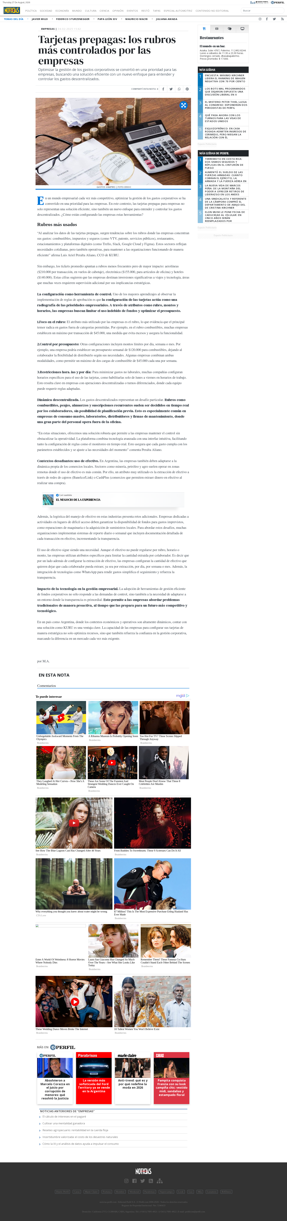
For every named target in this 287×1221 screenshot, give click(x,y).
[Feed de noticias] (283, 19)
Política (31, 10)
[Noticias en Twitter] (274, 19)
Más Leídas (207, 70)
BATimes (226, 1191)
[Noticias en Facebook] (266, 19)
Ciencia (104, 10)
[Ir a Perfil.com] (277, 2)
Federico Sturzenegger (73, 19)
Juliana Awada (166, 19)
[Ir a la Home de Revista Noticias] (12, 10)
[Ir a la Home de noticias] (143, 1171)
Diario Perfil (62, 1191)
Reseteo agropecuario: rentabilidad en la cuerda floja (75, 1130)
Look (181, 1191)
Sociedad (46, 10)
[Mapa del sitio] (160, 1181)
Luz (191, 1191)
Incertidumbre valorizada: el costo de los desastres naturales (80, 1137)
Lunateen (212, 1191)
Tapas (156, 10)
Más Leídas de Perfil (214, 153)
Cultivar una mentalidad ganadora (64, 1123)
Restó (145, 10)
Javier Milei (40, 19)
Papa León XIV (108, 19)
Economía (62, 10)
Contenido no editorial (212, 10)
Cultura (90, 10)
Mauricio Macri (136, 19)
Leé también (65, 495)
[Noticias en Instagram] (260, 19)
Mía (200, 1191)
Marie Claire (91, 1191)
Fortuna (107, 1191)
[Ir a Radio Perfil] (259, 2)
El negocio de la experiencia (78, 500)
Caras (77, 1191)
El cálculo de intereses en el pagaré (64, 1116)
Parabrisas (149, 1191)
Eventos (132, 10)
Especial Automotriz (178, 10)
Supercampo (166, 1191)
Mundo (77, 10)
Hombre (120, 1191)
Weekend (134, 1191)
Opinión (117, 10)
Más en (42, 1047)
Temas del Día (14, 19)
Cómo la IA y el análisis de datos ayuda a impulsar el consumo (81, 1144)
